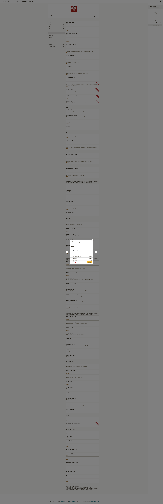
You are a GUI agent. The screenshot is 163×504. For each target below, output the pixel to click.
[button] (66, 253)
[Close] (93, 240)
